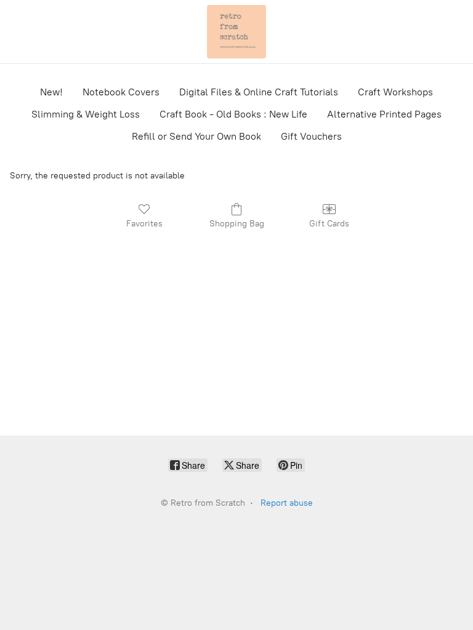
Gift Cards (329, 223)
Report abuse (287, 503)
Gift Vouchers (311, 136)
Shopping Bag (236, 223)
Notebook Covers (121, 92)
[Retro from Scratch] (236, 31)
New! (51, 92)
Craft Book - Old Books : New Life (233, 114)
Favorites (144, 223)
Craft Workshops (395, 92)
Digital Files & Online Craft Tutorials (258, 92)
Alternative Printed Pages (384, 114)
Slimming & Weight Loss (85, 114)
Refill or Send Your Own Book (196, 136)
